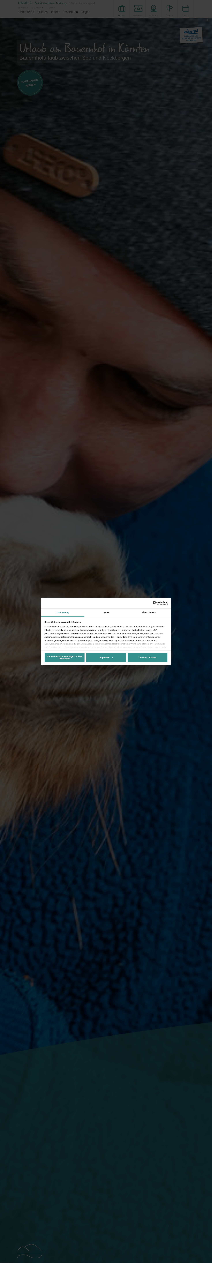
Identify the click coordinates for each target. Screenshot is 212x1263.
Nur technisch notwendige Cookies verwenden (64, 657)
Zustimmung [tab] (62, 612)
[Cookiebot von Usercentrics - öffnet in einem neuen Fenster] (155, 603)
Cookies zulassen (147, 657)
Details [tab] (106, 612)
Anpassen (104, 657)
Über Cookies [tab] (149, 612)
